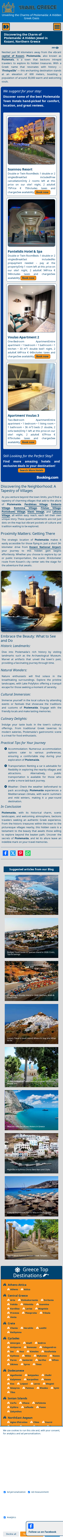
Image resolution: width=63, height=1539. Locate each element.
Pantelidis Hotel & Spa (25, 251)
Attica (26, 1289)
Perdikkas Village (36, 504)
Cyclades (12, 1338)
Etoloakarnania (29, 1300)
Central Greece (17, 1295)
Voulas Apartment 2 (23, 337)
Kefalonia (40, 1402)
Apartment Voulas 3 (23, 415)
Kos (12, 1383)
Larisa (28, 1308)
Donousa (31, 1347)
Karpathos (32, 1379)
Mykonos (41, 1355)
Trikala (46, 1312)
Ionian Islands (16, 1398)
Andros (41, 1342)
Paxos (42, 1407)
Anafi (29, 1342)
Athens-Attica (16, 1285)
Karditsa (15, 1308)
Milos (27, 1355)
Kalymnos (15, 1379)
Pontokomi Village (13, 511)
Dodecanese (15, 1370)
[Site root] (8, 7)
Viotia (13, 1317)
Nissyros (15, 1388)
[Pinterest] (20, 854)
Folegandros (49, 1347)
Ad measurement (40, 1491)
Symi (56, 1388)
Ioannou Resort (20, 169)
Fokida (14, 1304)
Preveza (14, 1312)
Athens (14, 1289)
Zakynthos (16, 1411)
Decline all (11, 1534)
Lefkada (28, 1407)
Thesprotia (30, 1312)
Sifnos (55, 1360)
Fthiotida (28, 1304)
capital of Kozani (13, 56)
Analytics (11, 1517)
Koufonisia (50, 1351)
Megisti (49, 1383)
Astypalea (33, 1375)
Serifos (42, 1360)
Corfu (13, 1402)
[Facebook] (5, 854)
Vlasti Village (35, 511)
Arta (12, 1300)
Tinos (38, 1364)
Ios (12, 1351)
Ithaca (25, 1402)
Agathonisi (16, 1375)
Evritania (48, 1300)
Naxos (56, 1355)
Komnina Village (25, 508)
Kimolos (34, 1351)
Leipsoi (24, 1383)
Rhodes (43, 1388)
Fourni (48, 1422)
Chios (36, 1422)
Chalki (47, 1375)
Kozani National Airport (45, 547)
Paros (13, 1360)
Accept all (52, 1534)
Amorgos (15, 1342)
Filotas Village (51, 508)
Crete (10, 1323)
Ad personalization (16, 1491)
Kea (21, 1351)
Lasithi (42, 1328)
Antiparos (15, 1347)
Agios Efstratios (18, 1422)
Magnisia (43, 1308)
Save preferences (31, 1534)
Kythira (14, 1407)
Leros (36, 1383)
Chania (14, 1328)
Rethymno (16, 1332)
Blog (51, 869)
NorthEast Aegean (19, 1417)
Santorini (27, 1360)
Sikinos (14, 1364)
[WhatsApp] (27, 854)
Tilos (12, 1392)
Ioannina (44, 1304)
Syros (26, 1364)
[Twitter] (12, 854)
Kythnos (14, 1355)
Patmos (29, 1388)
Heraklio (28, 1328)
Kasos (47, 1379)
